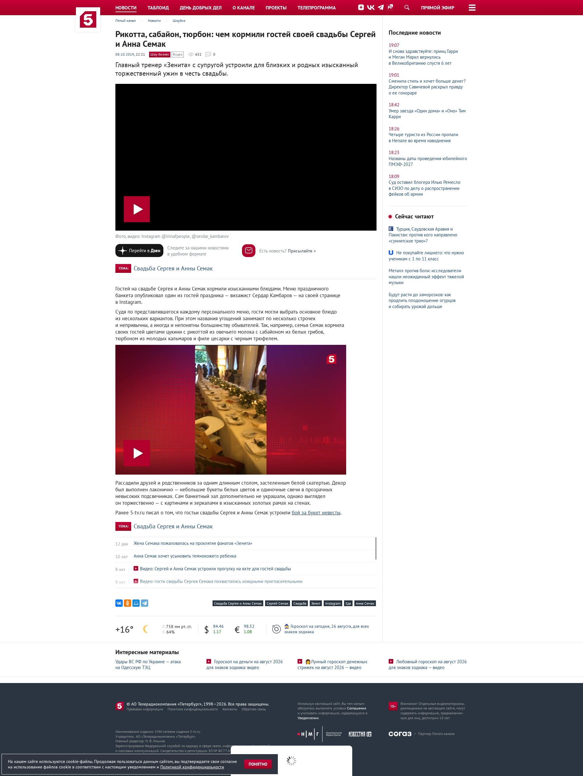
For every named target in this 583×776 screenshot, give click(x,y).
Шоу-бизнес (159, 54)
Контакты (230, 709)
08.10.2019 (124, 54)
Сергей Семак (277, 603)
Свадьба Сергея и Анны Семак (173, 268)
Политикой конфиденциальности (192, 767)
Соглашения (356, 708)
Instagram (333, 603)
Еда (348, 603)
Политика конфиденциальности (193, 709)
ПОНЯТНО (258, 764)
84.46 (218, 626)
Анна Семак (365, 603)
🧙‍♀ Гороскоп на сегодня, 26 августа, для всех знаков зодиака (326, 628)
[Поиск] (407, 7)
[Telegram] (144, 603)
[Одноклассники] (127, 603)
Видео (177, 54)
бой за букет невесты (316, 512)
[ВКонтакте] (119, 603)
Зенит (315, 603)
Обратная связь (254, 709)
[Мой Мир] (136, 603)
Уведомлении (308, 718)
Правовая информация (145, 709)
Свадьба (299, 603)
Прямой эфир (437, 8)
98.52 (249, 626)
